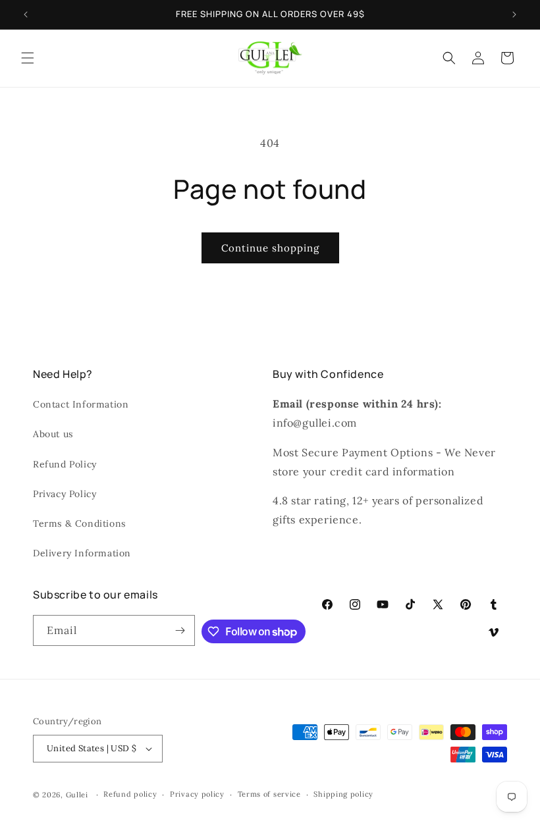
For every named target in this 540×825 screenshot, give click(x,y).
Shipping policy (343, 794)
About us (53, 434)
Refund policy (130, 794)
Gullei (77, 794)
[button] (27, 57)
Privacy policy (197, 794)
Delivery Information (82, 553)
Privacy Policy (64, 494)
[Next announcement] (514, 14)
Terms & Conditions (79, 523)
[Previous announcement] (25, 14)
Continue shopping (270, 248)
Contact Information (80, 404)
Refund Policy (65, 464)
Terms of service (269, 794)
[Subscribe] (179, 630)
